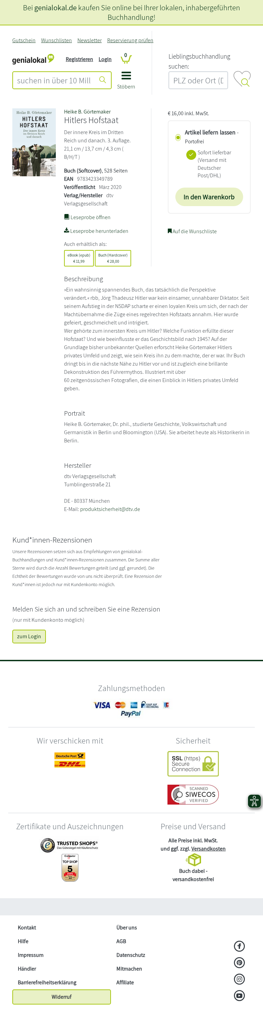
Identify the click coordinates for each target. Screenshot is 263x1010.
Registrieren (79, 59)
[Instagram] (239, 980)
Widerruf (62, 996)
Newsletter (89, 40)
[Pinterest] (239, 963)
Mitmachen (129, 968)
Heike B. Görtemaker (87, 111)
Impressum (30, 955)
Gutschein (24, 40)
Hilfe (23, 941)
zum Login (29, 636)
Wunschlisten (56, 40)
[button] (126, 83)
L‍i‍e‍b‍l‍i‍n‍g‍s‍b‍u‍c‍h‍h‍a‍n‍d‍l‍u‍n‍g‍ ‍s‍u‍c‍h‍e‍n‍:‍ (199, 61)
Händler (27, 968)
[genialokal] (33, 58)
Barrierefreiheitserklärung (47, 982)
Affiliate (125, 982)
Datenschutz (130, 955)
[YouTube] (239, 996)
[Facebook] (239, 947)
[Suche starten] (103, 80)
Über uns (126, 927)
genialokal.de (55, 7)
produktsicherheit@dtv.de (110, 509)
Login (105, 59)
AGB (121, 941)
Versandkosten (208, 848)
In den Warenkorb (209, 196)
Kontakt (27, 927)
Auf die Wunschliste (194, 231)
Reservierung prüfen (130, 40)
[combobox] (54, 80)
